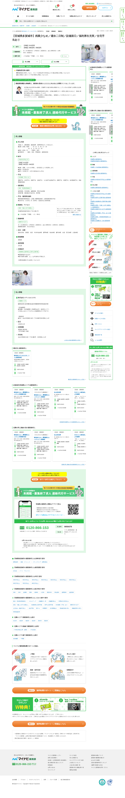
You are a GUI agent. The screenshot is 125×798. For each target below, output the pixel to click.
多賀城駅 (15, 638)
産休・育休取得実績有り (25, 188)
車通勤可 (45, 608)
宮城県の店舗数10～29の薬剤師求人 (100, 221)
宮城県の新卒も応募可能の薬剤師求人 (101, 198)
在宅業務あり (53, 608)
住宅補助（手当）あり (24, 177)
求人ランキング (91, 16)
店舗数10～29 (22, 301)
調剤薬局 (15, 562)
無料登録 (89, 8)
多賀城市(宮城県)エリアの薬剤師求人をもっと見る (72, 422)
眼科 (30, 592)
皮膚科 (25, 592)
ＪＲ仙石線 (33, 629)
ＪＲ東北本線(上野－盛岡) (20, 629)
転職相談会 (45, 16)
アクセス (65, 56)
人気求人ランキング (75, 762)
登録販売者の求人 (64, 608)
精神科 (36, 592)
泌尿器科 (71, 592)
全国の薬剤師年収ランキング (99, 762)
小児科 (42, 592)
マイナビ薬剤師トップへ (54, 755)
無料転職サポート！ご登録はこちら (47, 690)
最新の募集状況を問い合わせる (47, 126)
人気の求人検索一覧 (75, 765)
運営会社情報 (73, 770)
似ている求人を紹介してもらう (47, 479)
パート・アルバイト (24, 571)
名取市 (21, 620)
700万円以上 (26, 583)
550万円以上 (63, 580)
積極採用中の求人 (76, 608)
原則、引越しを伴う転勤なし (26, 208)
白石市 (15, 620)
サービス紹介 (30, 16)
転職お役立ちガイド (76, 16)
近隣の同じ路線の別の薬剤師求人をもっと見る (73, 464)
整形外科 (49, 592)
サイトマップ (51, 770)
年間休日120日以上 (64, 601)
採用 (45, 779)
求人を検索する (106, 16)
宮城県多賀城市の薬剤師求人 (99, 161)
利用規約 (50, 765)
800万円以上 (35, 583)
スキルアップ (32, 601)
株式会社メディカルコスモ (29, 31)
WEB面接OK (16, 612)
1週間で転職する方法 (96, 765)
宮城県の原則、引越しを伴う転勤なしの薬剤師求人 (101, 206)
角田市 (27, 620)
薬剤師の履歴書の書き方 (97, 757)
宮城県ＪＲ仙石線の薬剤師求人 (99, 167)
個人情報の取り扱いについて (55, 762)
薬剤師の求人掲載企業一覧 (77, 767)
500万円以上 (54, 580)
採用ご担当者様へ (90, 3)
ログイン (105, 8)
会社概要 (14, 779)
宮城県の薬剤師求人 (96, 159)
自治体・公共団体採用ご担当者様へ (57, 760)
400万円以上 (35, 580)
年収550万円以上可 (23, 159)
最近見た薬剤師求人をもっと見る (76, 379)
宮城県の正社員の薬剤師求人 (99, 173)
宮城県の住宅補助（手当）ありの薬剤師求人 (101, 214)
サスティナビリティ (34, 779)
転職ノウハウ (61, 16)
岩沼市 (33, 620)
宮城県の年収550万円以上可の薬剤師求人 (101, 194)
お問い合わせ (51, 767)
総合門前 (31, 608)
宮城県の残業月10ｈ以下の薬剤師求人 (101, 210)
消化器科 (56, 592)
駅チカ (38, 608)
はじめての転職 (95, 760)
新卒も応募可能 (34, 251)
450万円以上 (44, 580)
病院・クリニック (25, 562)
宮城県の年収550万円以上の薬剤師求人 (101, 180)
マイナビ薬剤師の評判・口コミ (99, 767)
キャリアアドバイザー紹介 (77, 760)
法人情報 (56, 61)
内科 (14, 592)
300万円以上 (16, 580)
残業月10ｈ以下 (23, 221)
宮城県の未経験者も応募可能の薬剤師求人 (101, 202)
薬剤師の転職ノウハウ (97, 755)
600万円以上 (72, 580)
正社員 (15, 571)
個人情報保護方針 (65, 779)
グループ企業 (53, 779)
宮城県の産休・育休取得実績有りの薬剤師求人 (101, 217)
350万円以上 (26, 580)
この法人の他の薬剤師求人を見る (72, 340)
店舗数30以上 (52, 601)
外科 (19, 592)
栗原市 (46, 620)
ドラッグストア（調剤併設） (40, 562)
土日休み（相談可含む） (19, 608)
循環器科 (64, 592)
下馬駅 (22, 638)
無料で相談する (77, 214)
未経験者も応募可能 (24, 251)
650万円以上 (16, 583)
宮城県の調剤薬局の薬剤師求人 (99, 187)
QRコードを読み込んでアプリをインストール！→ (50, 515)
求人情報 (27, 61)
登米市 (40, 620)
